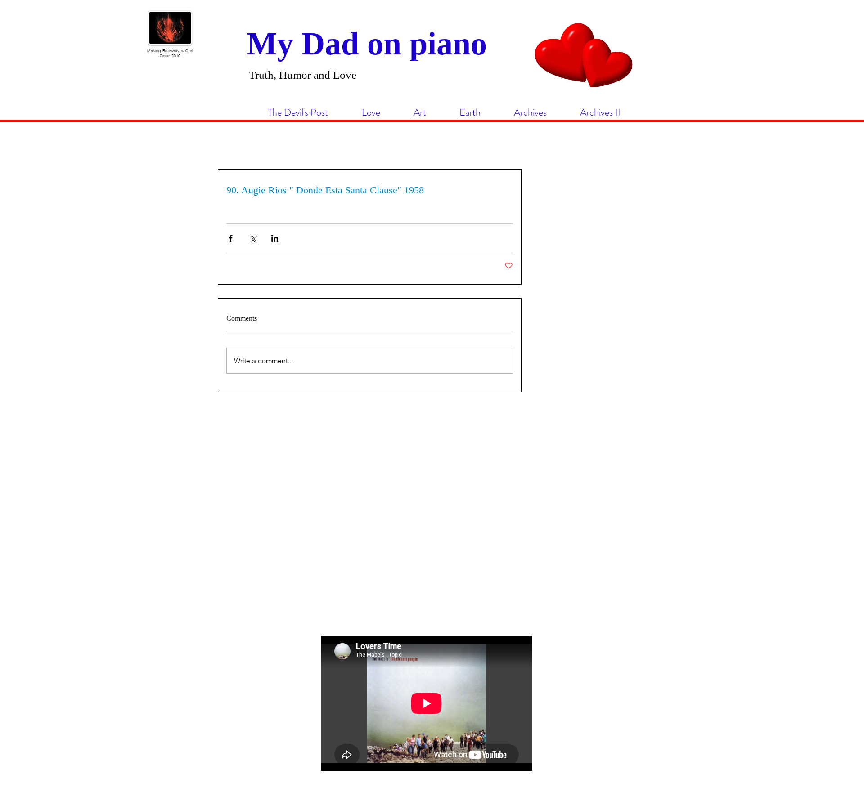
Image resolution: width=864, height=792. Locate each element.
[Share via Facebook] (230, 238)
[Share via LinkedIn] (274, 238)
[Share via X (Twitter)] (252, 238)
